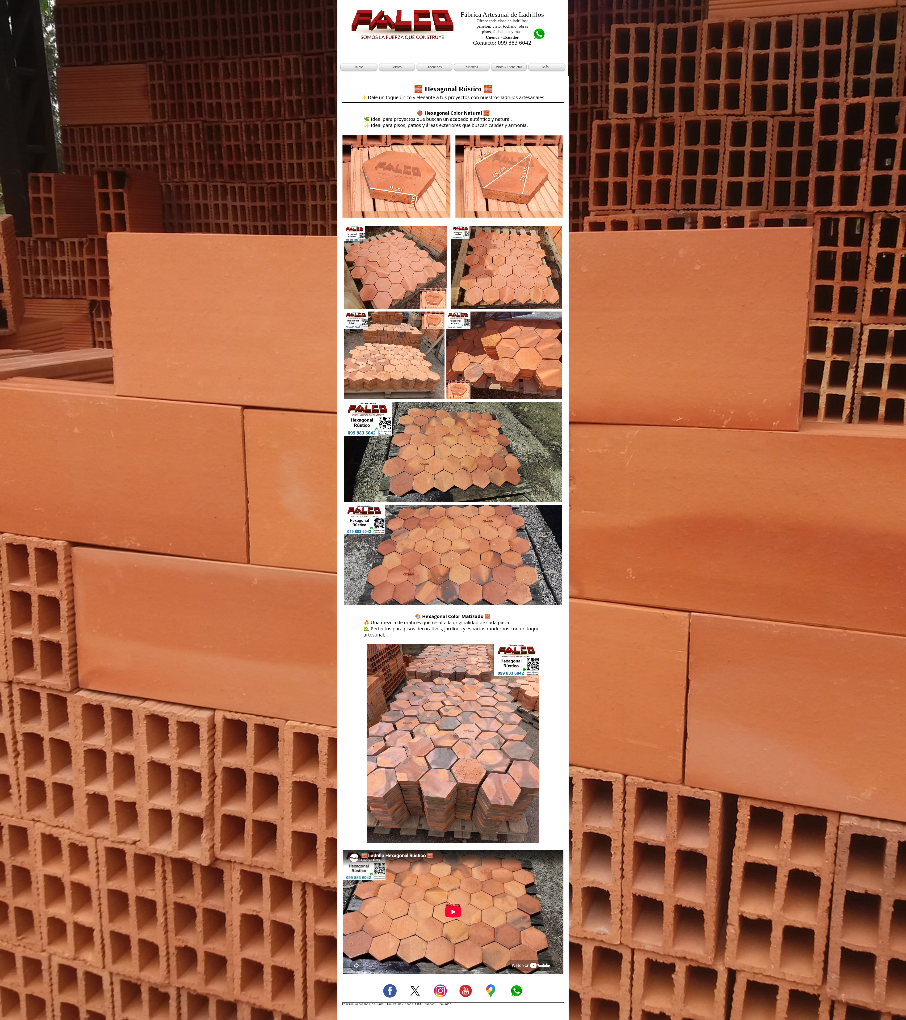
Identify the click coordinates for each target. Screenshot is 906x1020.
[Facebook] (390, 991)
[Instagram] (440, 991)
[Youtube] (465, 991)
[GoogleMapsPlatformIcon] (491, 991)
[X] (415, 991)
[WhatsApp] (516, 991)
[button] (397, 67)
